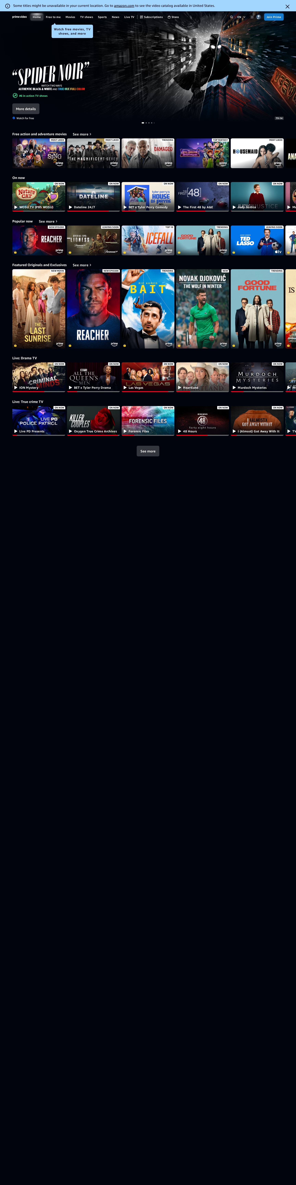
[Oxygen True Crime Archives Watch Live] (93, 421)
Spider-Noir (148, 66)
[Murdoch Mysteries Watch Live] (257, 377)
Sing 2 (38, 153)
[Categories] (252, 17)
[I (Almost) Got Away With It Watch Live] (257, 421)
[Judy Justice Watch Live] (257, 197)
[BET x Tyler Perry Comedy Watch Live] (148, 197)
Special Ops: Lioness (93, 240)
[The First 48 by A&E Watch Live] (202, 197)
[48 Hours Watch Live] (202, 421)
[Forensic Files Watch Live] (148, 421)
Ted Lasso (257, 240)
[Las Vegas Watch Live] (148, 377)
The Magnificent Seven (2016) (93, 153)
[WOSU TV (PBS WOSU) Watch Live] (38, 197)
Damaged (148, 153)
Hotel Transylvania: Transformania (202, 153)
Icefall (148, 240)
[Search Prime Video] (231, 17)
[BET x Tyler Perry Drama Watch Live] (93, 377)
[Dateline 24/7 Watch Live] (93, 197)
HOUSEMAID (257, 153)
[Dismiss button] (287, 6)
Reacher (38, 240)
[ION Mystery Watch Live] (38, 377)
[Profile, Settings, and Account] (258, 17)
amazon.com (124, 6)
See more (148, 451)
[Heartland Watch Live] (202, 377)
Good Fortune (202, 240)
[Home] (19, 17)
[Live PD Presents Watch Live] (38, 421)
